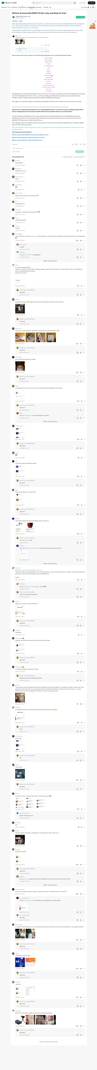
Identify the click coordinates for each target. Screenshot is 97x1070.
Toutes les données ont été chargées (48, 1041)
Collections (14, 7)
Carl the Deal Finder (29, 900)
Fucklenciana (27, 415)
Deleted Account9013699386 (31, 548)
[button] (93, 7)
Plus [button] (50, 7)
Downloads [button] (38, 7)
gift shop (15, 21)
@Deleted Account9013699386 (25, 570)
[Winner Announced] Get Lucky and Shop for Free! (27, 140)
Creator (20, 7)
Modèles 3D (4, 7)
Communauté (31, 7)
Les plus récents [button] (79, 156)
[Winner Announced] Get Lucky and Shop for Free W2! (28, 137)
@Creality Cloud (33, 236)
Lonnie (25, 879)
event (20, 21)
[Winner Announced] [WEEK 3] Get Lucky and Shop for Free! (30, 135)
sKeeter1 (26, 540)
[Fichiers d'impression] (88, 7)
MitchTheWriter (28, 254)
